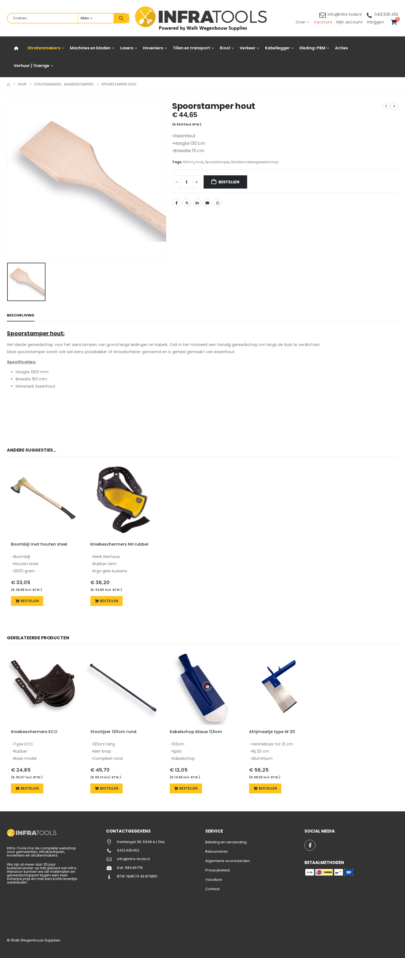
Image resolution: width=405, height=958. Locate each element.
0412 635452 (128, 850)
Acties (341, 48)
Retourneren (216, 851)
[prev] (386, 106)
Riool (225, 48)
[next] (394, 106)
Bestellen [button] (30, 601)
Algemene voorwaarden (227, 860)
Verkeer (247, 48)
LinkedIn (197, 202)
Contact (212, 889)
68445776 (134, 867)
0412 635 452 (386, 14)
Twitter (186, 202)
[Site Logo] (202, 18)
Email (207, 202)
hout (199, 162)
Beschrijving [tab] (20, 315)
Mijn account (349, 22)
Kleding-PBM (312, 48)
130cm (188, 162)
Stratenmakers (44, 48)
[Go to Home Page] (8, 84)
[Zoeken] (121, 18)
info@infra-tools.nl (345, 14)
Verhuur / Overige (31, 65)
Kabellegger (277, 48)
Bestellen (228, 182)
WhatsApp (217, 202)
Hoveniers (153, 48)
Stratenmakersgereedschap (255, 162)
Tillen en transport (191, 48)
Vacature (323, 22)
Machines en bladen (90, 48)
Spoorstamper (217, 162)
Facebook (176, 202)
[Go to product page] (44, 500)
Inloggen (375, 22)
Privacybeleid (217, 870)
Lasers (126, 48)
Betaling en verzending (226, 842)
